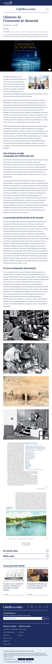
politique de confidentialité (13, 661)
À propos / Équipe (22, 629)
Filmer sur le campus (7, 638)
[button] (47, 9)
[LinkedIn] (32, 607)
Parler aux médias (7, 644)
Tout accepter (30, 659)
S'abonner (45, 618)
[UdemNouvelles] (26, 9)
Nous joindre (21, 632)
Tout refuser (21, 659)
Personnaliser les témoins (10, 659)
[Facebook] (28, 607)
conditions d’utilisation (27, 661)
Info (49, 69)
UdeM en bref (6, 641)
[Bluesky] (43, 607)
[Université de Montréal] (7, 2)
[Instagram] (39, 607)
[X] (47, 607)
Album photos (6, 635)
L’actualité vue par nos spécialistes (10, 629)
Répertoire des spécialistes (9, 632)
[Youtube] (35, 607)
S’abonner (20, 635)
